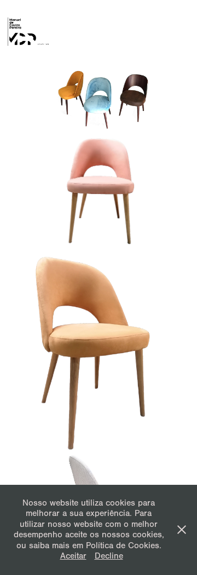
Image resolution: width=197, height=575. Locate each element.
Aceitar (73, 556)
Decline (109, 556)
